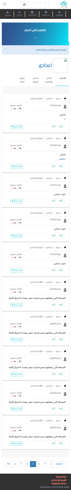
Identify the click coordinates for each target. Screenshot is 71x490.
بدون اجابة (22, 80)
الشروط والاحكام (58, 480)
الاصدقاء (32, 15)
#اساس (62, 159)
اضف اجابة (17, 127)
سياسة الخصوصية (59, 483)
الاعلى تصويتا (36, 80)
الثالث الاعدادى (36, 282)
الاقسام (46, 15)
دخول (19, 15)
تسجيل (8, 15)
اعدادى (49, 98)
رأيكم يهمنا (61, 477)
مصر (58, 98)
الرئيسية (59, 15)
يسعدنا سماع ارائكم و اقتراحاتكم (51, 50)
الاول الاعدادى (36, 98)
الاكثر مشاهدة (49, 80)
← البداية (60, 464)
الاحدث (62, 80)
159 (8, 464)
